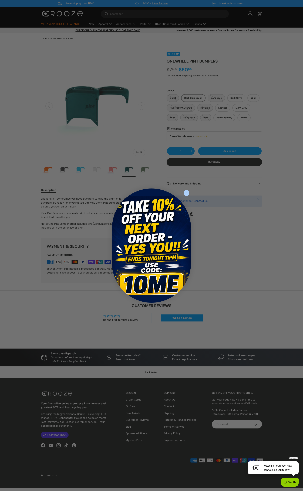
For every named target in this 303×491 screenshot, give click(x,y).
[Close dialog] (186, 193)
